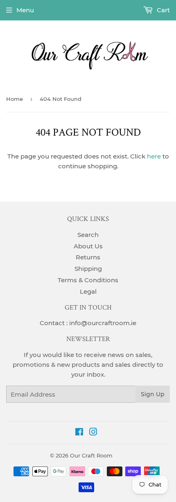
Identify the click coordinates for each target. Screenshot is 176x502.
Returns (88, 257)
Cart (162, 10)
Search (88, 235)
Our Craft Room (91, 455)
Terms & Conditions (88, 280)
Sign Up (153, 394)
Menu (25, 10)
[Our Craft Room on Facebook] (79, 433)
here (154, 156)
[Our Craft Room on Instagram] (93, 433)
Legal (88, 291)
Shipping (88, 268)
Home (14, 99)
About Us (88, 246)
